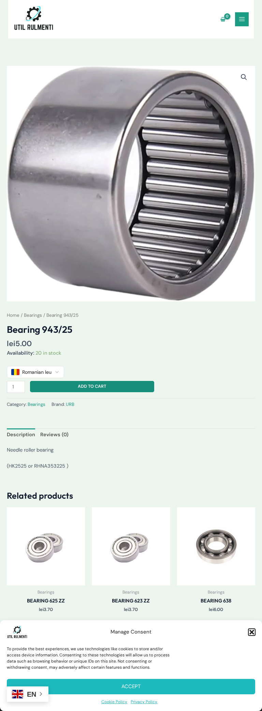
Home (13, 315)
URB (70, 404)
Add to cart (92, 386)
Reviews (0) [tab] (54, 434)
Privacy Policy (144, 702)
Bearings (33, 315)
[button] (251, 632)
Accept (131, 686)
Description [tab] (21, 434)
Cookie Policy (114, 702)
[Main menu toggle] (242, 19)
